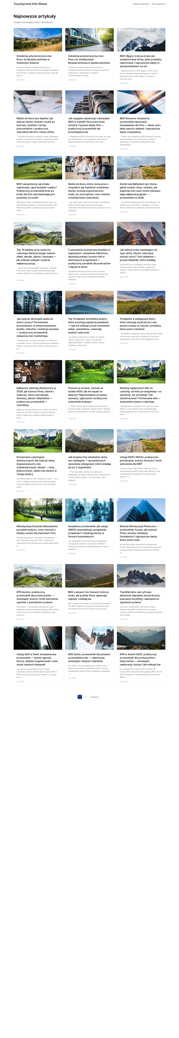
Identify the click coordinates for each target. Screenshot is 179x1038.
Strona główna (158, 4)
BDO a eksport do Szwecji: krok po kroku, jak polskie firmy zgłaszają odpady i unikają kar (88, 595)
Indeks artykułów (141, 4)
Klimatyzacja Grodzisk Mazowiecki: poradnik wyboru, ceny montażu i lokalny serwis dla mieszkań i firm (37, 530)
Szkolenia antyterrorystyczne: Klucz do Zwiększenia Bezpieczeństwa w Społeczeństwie (89, 59)
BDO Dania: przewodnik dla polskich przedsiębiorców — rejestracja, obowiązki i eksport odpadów (89, 658)
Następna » (95, 697)
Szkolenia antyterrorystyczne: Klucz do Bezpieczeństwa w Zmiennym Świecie (34, 59)
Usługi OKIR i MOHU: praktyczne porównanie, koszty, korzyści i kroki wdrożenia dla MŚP (141, 460)
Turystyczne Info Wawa (30, 4)
